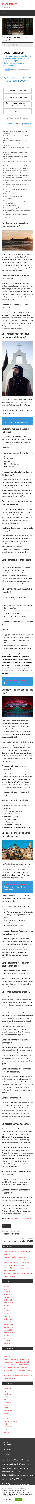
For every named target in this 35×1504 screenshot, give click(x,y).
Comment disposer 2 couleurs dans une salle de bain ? (17, 186)
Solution (6, 1432)
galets (27, 1471)
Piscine (6, 1429)
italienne (10, 1221)
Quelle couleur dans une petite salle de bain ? (16, 137)
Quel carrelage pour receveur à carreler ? (17, 168)
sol (17, 1221)
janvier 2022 (8, 1322)
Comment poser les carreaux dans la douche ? (16, 216)
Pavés (6, 1424)
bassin (10, 1460)
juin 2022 (7, 1311)
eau (27, 1468)
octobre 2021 (8, 1330)
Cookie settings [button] (8, 1499)
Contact (6, 1447)
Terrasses (7, 1435)
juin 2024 (7, 1292)
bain (12, 1218)
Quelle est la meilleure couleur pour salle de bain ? (17, 190)
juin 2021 (7, 1341)
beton (16, 1459)
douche (4, 1221)
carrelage (23, 1218)
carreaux (16, 1218)
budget (27, 1460)
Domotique (7, 1402)
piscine (6, 1483)
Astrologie (7, 1388)
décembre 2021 (9, 1324)
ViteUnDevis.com (28, 123)
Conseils (6, 1397)
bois (22, 1459)
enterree (5, 1471)
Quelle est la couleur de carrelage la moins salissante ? (16, 202)
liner (15, 1475)
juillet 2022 (7, 1308)
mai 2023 (7, 1297)
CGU (6, 123)
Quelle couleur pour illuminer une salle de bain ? (18, 181)
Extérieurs (7, 1405)
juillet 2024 (7, 1289)
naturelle (8, 1479)
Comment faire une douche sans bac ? (16, 173)
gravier (5, 1474)
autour (4, 1460)
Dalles (6, 1399)
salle (14, 1221)
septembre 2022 (9, 1303)
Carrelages (6, 1226)
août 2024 (7, 1286)
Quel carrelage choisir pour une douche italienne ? (16, 158)
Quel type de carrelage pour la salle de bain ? (17, 162)
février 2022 (8, 1319)
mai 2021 (7, 1343)
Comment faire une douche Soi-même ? (17, 177)
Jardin (6, 1416)
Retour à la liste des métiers (18, 118)
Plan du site (7, 1444)
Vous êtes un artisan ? (27, 124)
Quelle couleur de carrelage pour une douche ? (15, 132)
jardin (11, 1474)
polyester (22, 1484)
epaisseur (12, 1471)
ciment (26, 1464)
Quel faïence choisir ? (11, 205)
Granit (6, 1407)
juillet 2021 (7, 1338)
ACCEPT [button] (18, 1499)
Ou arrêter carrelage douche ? (14, 208)
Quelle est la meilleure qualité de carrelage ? (15, 197)
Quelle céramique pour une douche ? (15, 166)
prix (27, 1484)
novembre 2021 (9, 1327)
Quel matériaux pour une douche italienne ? (17, 149)
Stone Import (9, 4)
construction (7, 1468)
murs (3, 1479)
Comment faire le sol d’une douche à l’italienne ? (15, 153)
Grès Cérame (8, 1410)
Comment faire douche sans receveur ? (17, 175)
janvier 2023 (8, 1300)
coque (15, 1468)
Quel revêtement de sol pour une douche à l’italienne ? (17, 144)
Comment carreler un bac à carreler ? (16, 170)
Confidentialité (11, 123)
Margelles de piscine (11, 1421)
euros (18, 1471)
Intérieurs (7, 1413)
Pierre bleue (8, 1427)
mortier (30, 1475)
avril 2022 (7, 1313)
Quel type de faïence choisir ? (14, 194)
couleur (28, 1218)
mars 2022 (7, 1316)
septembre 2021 (9, 1333)
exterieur (23, 1471)
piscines (15, 1483)
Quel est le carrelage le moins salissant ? (16, 140)
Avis (5, 1391)
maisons (25, 1475)
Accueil (6, 1442)
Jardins (6, 1418)
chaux (22, 1464)
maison (19, 1475)
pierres (23, 1479)
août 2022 (7, 1305)
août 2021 (7, 1335)
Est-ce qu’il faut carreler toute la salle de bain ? (17, 211)
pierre (15, 1478)
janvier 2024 (8, 1294)
